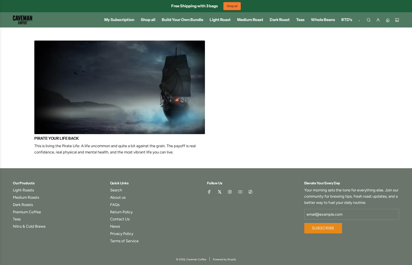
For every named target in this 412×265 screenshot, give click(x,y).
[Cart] (397, 20)
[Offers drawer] (387, 20)
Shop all (232, 6)
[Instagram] (230, 192)
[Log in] (378, 20)
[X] (219, 192)
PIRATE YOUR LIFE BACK (56, 138)
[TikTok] (250, 192)
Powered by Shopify (224, 259)
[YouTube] (240, 192)
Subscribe (323, 228)
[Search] (368, 20)
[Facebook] (209, 192)
